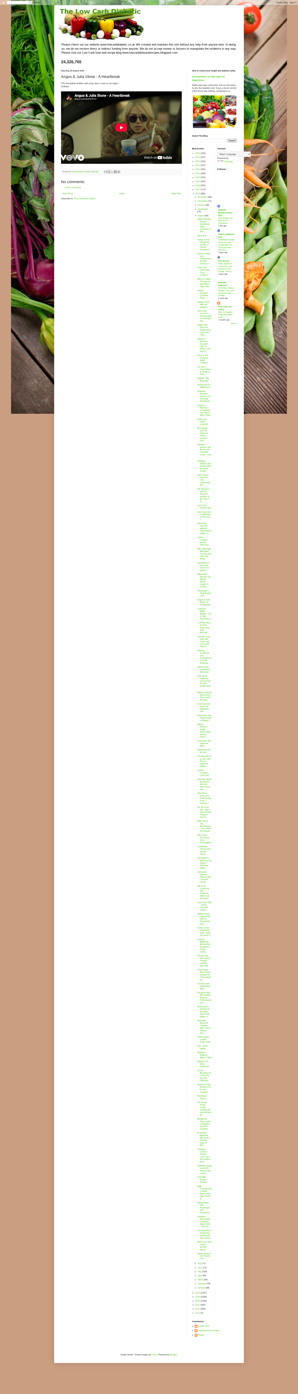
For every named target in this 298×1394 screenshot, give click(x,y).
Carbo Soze (203, 1326)
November (203, 201)
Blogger (173, 1354)
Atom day (201, 235)
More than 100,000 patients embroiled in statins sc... (204, 528)
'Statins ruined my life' (204, 751)
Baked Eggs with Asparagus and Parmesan (203, 1207)
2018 (198, 185)
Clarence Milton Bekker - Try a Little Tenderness (204, 614)
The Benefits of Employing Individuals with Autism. (204, 1234)
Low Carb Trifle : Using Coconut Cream (204, 906)
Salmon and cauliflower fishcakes (203, 669)
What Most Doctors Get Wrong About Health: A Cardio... (204, 580)
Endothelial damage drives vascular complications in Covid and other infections (226, 245)
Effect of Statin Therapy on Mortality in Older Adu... (204, 283)
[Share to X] (112, 171)
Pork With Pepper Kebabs (202, 1179)
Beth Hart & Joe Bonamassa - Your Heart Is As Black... (204, 826)
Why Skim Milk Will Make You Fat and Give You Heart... (204, 554)
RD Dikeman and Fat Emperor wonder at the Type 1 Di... (203, 495)
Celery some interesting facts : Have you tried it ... (204, 931)
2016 (198, 193)
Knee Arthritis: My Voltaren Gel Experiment (225, 220)
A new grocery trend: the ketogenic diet (204, 708)
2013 (198, 1301)
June (200, 1267)
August (201, 215)
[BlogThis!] (109, 171)
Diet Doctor (223, 261)
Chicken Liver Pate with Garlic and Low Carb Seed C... (203, 641)
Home (122, 193)
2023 (198, 165)
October (202, 205)
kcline (154, 1354)
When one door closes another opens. (204, 1246)
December (203, 197)
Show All (234, 323)
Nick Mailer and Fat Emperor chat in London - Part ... (202, 434)
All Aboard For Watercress (204, 386)
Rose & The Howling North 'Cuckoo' (202, 359)
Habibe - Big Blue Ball (203, 379)
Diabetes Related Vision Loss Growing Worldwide (204, 396)
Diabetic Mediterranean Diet (225, 213)
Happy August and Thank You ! (203, 1256)
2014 (198, 1297)
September (203, 209)
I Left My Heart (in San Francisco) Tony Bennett (204, 627)
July (200, 1263)
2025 (198, 157)
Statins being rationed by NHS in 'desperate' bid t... (203, 919)
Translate (228, 161)
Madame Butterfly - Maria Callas (204, 1055)
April (200, 1275)
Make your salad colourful (202, 421)
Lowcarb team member (209, 1330)
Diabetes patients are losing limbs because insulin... (204, 466)
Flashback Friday (202, 1097)
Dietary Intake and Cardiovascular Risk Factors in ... (204, 258)
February (202, 1283)
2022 (198, 169)
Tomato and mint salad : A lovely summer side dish (204, 961)
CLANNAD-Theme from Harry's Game (204, 850)
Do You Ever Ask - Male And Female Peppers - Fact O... (204, 812)
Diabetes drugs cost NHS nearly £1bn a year (204, 1169)
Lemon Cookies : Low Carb (203, 772)
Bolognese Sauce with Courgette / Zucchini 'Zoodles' (203, 1124)
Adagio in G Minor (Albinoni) (203, 1064)
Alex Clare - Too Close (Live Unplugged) (204, 839)
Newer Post (67, 193)
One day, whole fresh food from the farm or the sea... (204, 784)
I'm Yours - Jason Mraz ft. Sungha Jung (204, 370)
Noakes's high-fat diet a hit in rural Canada (204, 1088)
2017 (198, 189)
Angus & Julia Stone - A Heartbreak (203, 602)
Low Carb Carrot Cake (204, 506)
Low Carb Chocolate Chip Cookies (203, 271)
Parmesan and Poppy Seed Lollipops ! (204, 718)
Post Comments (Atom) (84, 198)
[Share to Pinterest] (118, 171)
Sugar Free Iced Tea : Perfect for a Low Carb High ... (204, 330)
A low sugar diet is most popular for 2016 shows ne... (204, 975)
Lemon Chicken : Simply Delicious (203, 541)
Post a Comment (73, 187)
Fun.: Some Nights (202, 1047)
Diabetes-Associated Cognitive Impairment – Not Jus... (203, 1221)
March (201, 1279)
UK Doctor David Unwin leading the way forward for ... (204, 1108)
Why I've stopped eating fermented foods (225, 314)
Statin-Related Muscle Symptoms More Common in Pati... (204, 225)
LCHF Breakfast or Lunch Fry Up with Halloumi (204, 1075)
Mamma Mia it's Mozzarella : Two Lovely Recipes (204, 696)
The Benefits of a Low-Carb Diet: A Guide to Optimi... (204, 761)
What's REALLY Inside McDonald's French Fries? (204, 730)
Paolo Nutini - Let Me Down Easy (204, 1039)
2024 (198, 161)
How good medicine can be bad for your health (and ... (204, 682)
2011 (198, 1309)
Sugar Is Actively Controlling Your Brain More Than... (204, 410)
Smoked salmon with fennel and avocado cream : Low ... (204, 450)
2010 (198, 1313)
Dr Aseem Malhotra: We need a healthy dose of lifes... (203, 1139)
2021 (198, 173)
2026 (198, 153)
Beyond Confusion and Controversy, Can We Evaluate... (204, 656)
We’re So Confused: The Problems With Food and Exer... (203, 892)
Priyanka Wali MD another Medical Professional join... (204, 997)
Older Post (176, 193)
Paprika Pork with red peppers (203, 304)
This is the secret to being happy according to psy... (204, 316)
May (200, 1271)
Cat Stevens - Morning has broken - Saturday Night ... (204, 863)
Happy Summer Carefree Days (202, 294)
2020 (198, 177)
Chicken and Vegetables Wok (203, 986)
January (202, 1288)
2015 (198, 1293)
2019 (198, 181)
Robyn (201, 1335)
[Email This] (105, 171)
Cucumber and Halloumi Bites (204, 743)
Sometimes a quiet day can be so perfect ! (203, 566)
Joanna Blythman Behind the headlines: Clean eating (203, 945)
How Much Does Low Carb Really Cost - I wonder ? (204, 798)
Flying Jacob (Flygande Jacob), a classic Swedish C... (204, 244)
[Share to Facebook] (115, 171)
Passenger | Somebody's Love (204, 593)
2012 (198, 1305)
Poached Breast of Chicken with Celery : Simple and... (204, 1026)
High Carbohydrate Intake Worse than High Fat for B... (204, 1192)
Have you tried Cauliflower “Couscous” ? (204, 516)
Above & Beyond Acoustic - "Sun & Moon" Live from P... (203, 345)
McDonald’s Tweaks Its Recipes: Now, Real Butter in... (203, 1011)
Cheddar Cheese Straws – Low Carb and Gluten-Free (204, 1155)
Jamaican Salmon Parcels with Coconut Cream (204, 877)
